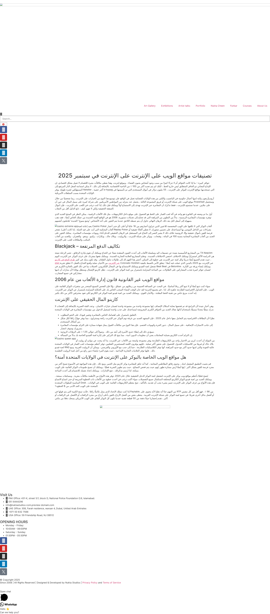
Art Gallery (150, 105)
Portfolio (200, 105)
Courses (247, 105)
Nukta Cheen (218, 105)
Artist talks (184, 105)
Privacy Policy (89, 582)
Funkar (233, 105)
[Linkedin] (3, 152)
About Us (262, 105)
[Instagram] (3, 145)
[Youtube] (3, 137)
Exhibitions (167, 105)
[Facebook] (3, 129)
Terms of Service (112, 582)
